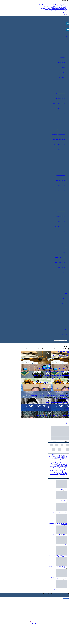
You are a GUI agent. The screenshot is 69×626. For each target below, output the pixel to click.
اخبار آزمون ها (63, 72)
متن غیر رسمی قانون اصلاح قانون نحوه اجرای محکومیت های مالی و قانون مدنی (54, 6)
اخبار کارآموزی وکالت (61, 77)
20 (66, 423)
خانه (66, 36)
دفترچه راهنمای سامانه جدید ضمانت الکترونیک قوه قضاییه (58, 461)
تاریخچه (64, 308)
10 (66, 422)
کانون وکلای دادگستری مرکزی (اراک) (59, 226)
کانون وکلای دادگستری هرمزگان (60, 231)
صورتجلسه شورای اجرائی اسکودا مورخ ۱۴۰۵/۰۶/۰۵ (59, 454)
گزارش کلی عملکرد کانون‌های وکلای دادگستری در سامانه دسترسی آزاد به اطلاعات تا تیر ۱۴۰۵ (52, 8)
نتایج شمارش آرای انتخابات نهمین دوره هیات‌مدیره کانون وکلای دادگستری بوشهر (54, 3)
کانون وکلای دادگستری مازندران (60, 221)
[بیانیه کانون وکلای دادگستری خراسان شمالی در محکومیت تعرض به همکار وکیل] (61, 565)
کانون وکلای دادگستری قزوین (60, 180)
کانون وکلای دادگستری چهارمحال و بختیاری (58, 134)
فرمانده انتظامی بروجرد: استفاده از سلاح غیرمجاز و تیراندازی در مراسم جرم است (49, 395)
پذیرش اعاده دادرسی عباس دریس (61, 355)
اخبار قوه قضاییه (62, 57)
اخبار (66, 41)
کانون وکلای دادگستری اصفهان (60, 113)
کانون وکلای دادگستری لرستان (60, 216)
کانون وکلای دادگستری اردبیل (60, 98)
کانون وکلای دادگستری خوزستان (60, 154)
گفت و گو (63, 303)
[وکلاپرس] (67, 25)
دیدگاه (66, 293)
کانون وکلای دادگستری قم (61, 185)
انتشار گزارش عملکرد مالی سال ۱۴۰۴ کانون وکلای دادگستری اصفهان (56, 9)
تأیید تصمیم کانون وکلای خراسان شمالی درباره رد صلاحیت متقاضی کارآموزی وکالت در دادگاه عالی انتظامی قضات (49, 4)
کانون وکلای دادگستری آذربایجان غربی (59, 108)
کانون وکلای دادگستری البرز (61, 118)
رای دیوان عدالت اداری (61, 267)
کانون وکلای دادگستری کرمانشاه (60, 200)
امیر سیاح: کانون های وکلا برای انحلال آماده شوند (59, 455)
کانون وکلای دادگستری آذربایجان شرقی (59, 103)
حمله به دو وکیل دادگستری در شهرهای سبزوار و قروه (58, 5)
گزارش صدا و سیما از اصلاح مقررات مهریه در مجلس (59, 7)
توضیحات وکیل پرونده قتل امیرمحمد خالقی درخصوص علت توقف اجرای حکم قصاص (49, 382)
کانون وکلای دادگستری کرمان (60, 195)
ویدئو (64, 318)
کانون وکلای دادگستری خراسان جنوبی (59, 144)
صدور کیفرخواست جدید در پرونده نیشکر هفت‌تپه (57, 361)
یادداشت (64, 298)
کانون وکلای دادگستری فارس (60, 175)
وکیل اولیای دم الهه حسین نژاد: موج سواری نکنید (57, 402)
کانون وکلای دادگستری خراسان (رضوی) (59, 139)
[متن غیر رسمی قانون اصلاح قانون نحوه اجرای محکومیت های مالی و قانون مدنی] (61, 522)
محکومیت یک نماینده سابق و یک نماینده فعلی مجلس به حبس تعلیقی (53, 368)
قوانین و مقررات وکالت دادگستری (60, 257)
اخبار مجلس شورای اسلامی (61, 62)
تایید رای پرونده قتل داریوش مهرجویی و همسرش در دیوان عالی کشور (52, 415)
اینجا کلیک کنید (34, 623)
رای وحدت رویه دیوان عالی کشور (60, 262)
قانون (64, 252)
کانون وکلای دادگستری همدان (60, 236)
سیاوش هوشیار (61, 593)
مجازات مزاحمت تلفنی (63, 408)
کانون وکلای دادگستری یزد (61, 241)
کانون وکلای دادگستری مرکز (60, 93)
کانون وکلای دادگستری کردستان (60, 190)
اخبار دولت (63, 67)
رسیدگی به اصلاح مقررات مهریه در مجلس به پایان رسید (58, 544)
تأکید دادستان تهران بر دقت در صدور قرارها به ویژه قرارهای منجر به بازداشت (51, 388)
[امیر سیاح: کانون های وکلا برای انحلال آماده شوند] (61, 533)
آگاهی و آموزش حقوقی (65, 405)
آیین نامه (64, 272)
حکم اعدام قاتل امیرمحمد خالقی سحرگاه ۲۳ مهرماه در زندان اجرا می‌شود (51, 375)
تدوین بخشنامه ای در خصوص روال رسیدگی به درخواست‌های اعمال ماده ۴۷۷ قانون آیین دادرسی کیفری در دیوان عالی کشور (57, 501)
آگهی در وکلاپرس (64, 334)
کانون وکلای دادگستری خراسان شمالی (59, 149)
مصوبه (64, 277)
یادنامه (64, 313)
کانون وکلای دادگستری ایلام (61, 123)
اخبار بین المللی (62, 82)
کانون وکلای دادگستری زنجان (60, 159)
